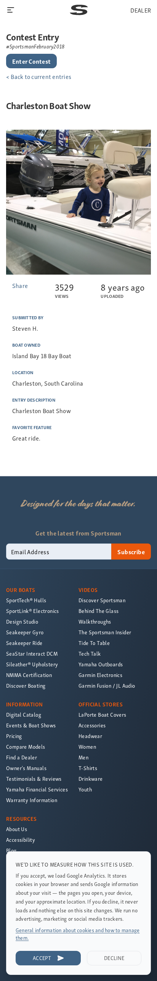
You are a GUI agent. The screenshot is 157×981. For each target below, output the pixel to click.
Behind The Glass (98, 610)
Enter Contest (31, 61)
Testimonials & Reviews (34, 778)
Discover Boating (25, 685)
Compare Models (25, 746)
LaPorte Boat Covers (102, 714)
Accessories (92, 725)
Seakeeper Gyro (25, 632)
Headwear (90, 736)
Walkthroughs (94, 621)
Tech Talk (89, 653)
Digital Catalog (23, 714)
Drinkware (90, 778)
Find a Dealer (21, 757)
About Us (16, 829)
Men (83, 757)
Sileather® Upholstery (32, 664)
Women (87, 746)
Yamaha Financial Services (37, 789)
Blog (11, 850)
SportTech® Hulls (26, 600)
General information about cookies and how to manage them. (77, 933)
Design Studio (22, 621)
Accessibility (20, 839)
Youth (85, 789)
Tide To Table (94, 642)
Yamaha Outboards (100, 664)
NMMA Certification (29, 675)
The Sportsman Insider (104, 632)
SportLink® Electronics (32, 610)
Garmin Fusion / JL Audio (106, 685)
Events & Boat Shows (31, 725)
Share (20, 285)
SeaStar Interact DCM (32, 653)
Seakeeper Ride (24, 642)
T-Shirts (87, 768)
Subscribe (131, 551)
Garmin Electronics (100, 675)
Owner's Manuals (26, 768)
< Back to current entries (38, 76)
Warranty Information (31, 800)
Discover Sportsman (101, 600)
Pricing (14, 736)
